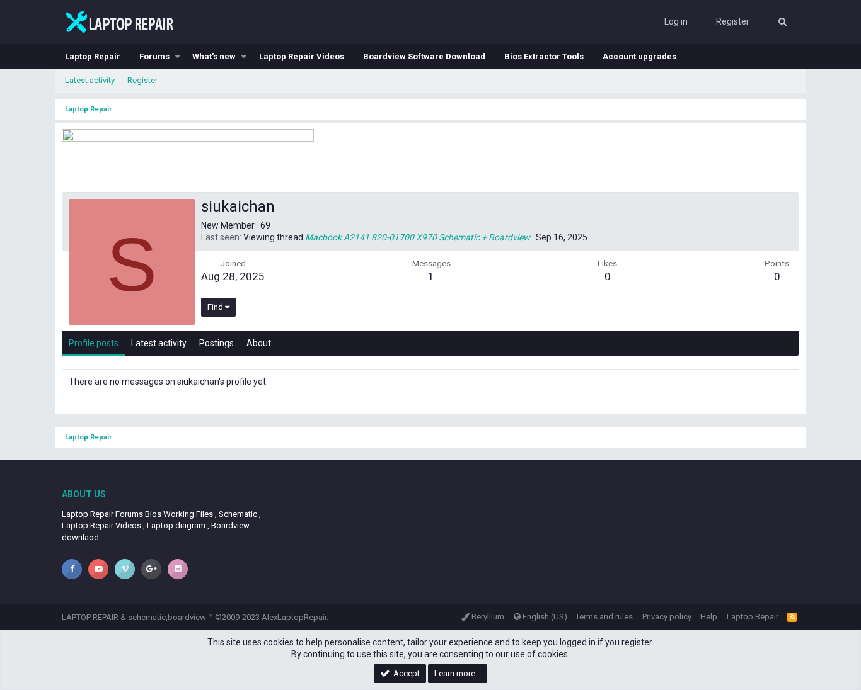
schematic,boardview (167, 617)
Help (708, 616)
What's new (214, 56)
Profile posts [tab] (93, 343)
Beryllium (487, 616)
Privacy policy (666, 616)
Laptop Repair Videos (301, 56)
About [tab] (258, 343)
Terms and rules (604, 616)
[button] (177, 56)
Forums (154, 56)
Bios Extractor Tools (544, 56)
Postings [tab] (216, 343)
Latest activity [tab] (159, 343)
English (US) (544, 616)
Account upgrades (639, 56)
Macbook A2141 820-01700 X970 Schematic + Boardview (417, 237)
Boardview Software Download (424, 56)
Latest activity (90, 80)
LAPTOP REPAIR (90, 617)
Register (142, 80)
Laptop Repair (92, 56)
